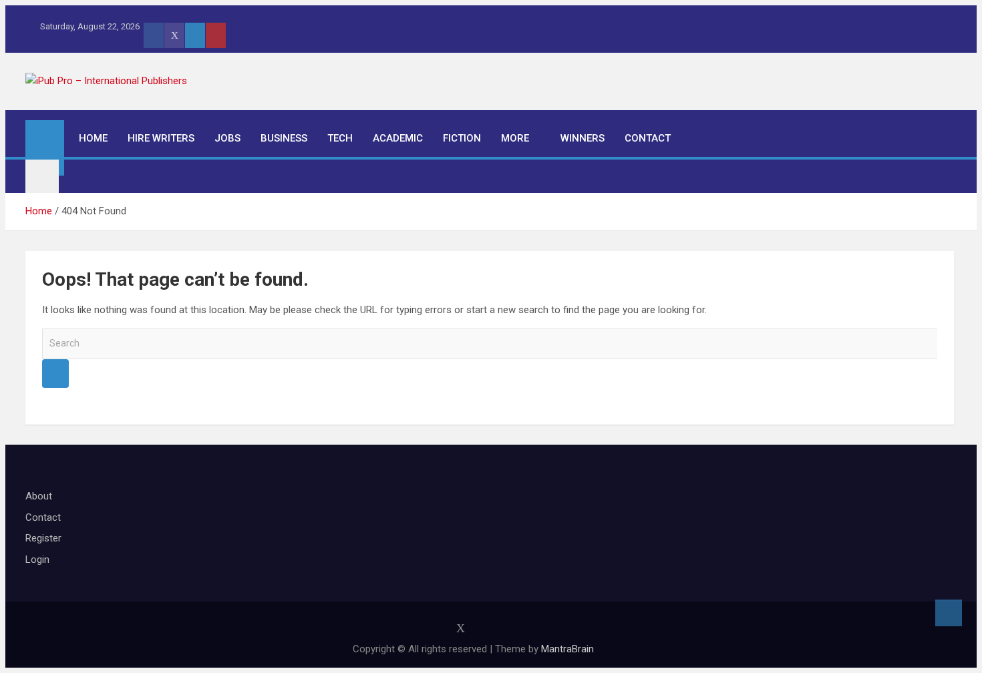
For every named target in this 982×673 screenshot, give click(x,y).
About (38, 496)
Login (37, 559)
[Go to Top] (948, 613)
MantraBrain (567, 649)
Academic (398, 138)
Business (284, 138)
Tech (340, 138)
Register (43, 538)
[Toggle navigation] (42, 176)
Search (55, 373)
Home (93, 138)
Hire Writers (161, 138)
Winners (582, 138)
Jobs (227, 138)
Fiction (462, 138)
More (515, 138)
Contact (648, 138)
